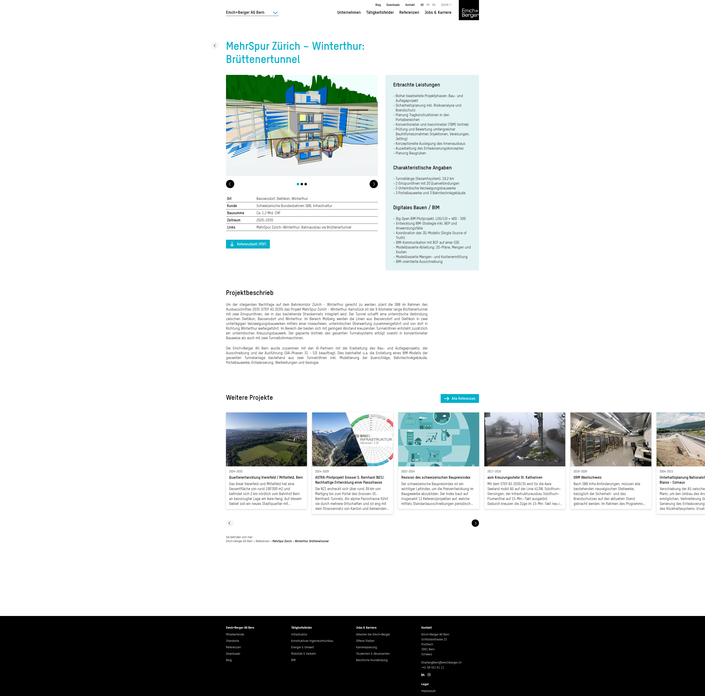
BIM (293, 660)
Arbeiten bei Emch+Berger (373, 634)
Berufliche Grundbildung (372, 660)
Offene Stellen (365, 641)
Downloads (393, 4)
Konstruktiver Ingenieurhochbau (312, 641)
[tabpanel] (302, 126)
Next (374, 184)
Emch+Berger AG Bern (239, 541)
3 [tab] (305, 184)
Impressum (428, 691)
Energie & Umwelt (302, 647)
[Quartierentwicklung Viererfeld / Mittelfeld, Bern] (266, 460)
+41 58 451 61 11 (432, 667)
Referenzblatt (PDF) (251, 244)
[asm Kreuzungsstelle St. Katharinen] (524, 460)
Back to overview (215, 45)
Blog (378, 4)
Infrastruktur (299, 634)
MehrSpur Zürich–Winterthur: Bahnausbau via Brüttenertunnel (303, 227)
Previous (230, 184)
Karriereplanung (366, 647)
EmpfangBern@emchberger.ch (441, 662)
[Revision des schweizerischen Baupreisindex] (438, 460)
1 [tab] (298, 184)
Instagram (429, 674)
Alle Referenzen (464, 398)
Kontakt (410, 4)
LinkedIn (422, 674)
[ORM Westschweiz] (610, 460)
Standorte (232, 641)
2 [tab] (302, 184)
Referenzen (409, 12)
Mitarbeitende (235, 634)
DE (422, 4)
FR (428, 4)
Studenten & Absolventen (373, 653)
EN (433, 4)
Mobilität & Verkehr (303, 653)
